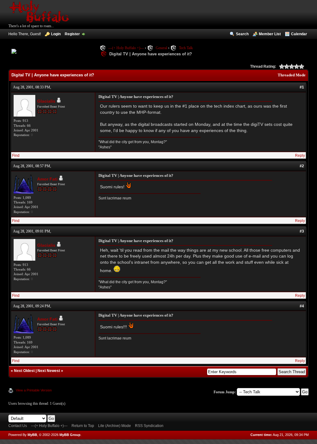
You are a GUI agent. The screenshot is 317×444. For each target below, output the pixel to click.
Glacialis (46, 101)
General (161, 48)
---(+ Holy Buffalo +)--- (126, 48)
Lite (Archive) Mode (114, 426)
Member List (270, 34)
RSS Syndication (149, 426)
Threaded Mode (292, 75)
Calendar (299, 34)
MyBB (32, 435)
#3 (302, 231)
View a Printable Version (34, 390)
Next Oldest (24, 371)
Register (72, 34)
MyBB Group (69, 435)
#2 (302, 166)
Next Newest (48, 371)
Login (56, 34)
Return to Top (83, 426)
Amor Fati (47, 179)
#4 (302, 306)
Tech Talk (186, 48)
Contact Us (17, 426)
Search (242, 34)
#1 (302, 87)
